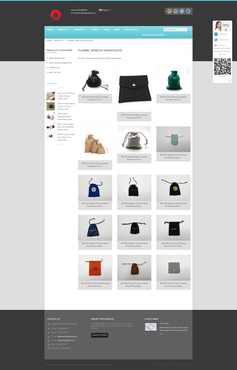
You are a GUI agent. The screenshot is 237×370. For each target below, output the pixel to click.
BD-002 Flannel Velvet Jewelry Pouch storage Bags (173, 284)
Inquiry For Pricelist (99, 335)
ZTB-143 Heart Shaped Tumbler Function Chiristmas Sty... (66, 106)
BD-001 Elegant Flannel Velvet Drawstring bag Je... (173, 156)
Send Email (223, 34)
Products (58, 41)
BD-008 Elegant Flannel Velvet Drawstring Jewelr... (173, 204)
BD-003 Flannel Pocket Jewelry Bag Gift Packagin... (134, 284)
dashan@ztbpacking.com (67, 336)
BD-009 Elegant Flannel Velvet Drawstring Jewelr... (134, 204)
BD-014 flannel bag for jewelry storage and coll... (173, 98)
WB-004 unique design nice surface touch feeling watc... (66, 137)
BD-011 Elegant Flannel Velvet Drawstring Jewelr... (95, 204)
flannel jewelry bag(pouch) (79, 41)
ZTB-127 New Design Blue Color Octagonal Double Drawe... (65, 127)
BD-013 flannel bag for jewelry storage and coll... (95, 164)
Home (48, 41)
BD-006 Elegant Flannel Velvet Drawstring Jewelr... (134, 244)
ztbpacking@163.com (66, 340)
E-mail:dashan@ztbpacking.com (83, 13)
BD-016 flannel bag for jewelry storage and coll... (95, 98)
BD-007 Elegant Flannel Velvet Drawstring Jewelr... (95, 244)
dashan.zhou (223, 40)
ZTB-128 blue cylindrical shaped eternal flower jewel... (65, 116)
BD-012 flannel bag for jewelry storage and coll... (134, 158)
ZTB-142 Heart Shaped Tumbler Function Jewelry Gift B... (66, 96)
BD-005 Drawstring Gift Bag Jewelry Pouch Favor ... (174, 244)
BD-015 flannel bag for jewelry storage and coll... (134, 116)
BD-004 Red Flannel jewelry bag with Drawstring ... (95, 284)
